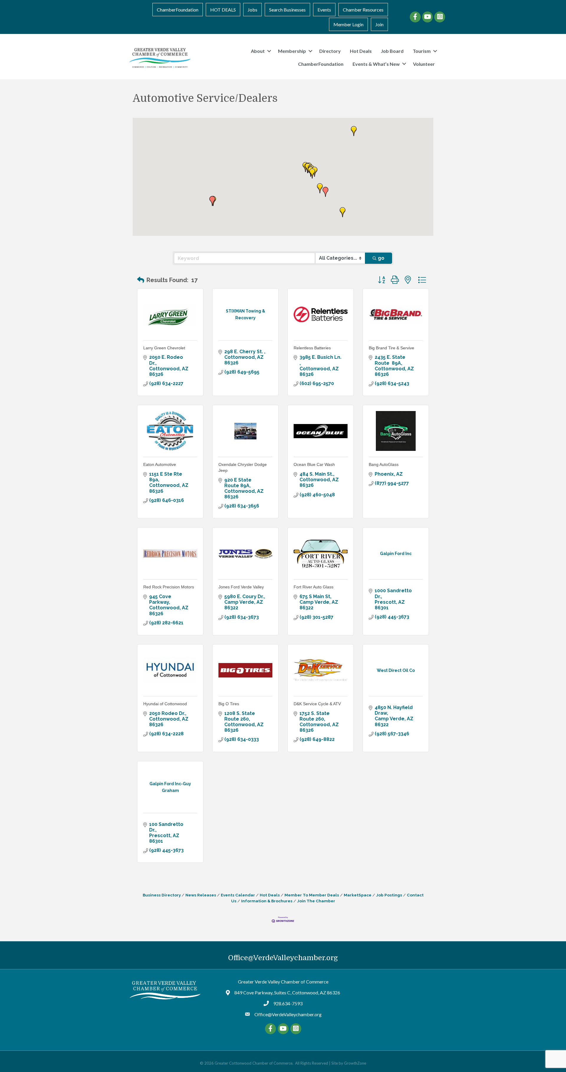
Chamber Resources (363, 9)
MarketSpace (357, 895)
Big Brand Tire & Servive (391, 348)
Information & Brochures (266, 900)
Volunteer (424, 64)
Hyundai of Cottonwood (165, 703)
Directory (330, 51)
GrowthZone (355, 1063)
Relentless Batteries (312, 348)
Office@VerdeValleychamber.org (283, 958)
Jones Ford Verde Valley (241, 587)
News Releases (200, 895)
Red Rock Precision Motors (168, 587)
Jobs (252, 9)
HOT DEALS (223, 9)
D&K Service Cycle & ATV (317, 703)
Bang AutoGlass (384, 464)
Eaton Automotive (159, 464)
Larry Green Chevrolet (164, 348)
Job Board (392, 51)
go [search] (381, 258)
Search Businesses (287, 9)
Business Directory (162, 895)
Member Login (348, 24)
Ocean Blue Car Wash (314, 464)
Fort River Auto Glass (313, 587)
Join (379, 24)
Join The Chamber (316, 900)
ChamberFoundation (177, 9)
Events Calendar (238, 895)
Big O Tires (228, 703)
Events (324, 9)
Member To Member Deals (311, 895)
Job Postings (389, 895)
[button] (354, 131)
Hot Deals (361, 51)
